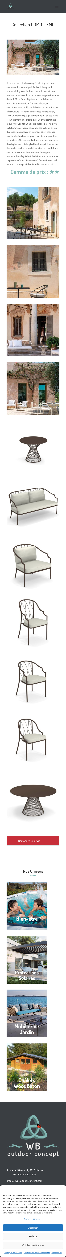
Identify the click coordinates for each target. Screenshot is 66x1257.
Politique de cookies (13, 1252)
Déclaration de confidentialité (37, 1252)
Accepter (33, 1227)
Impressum (57, 1252)
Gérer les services (32, 1218)
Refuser (33, 1236)
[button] (61, 1189)
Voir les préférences (33, 1245)
